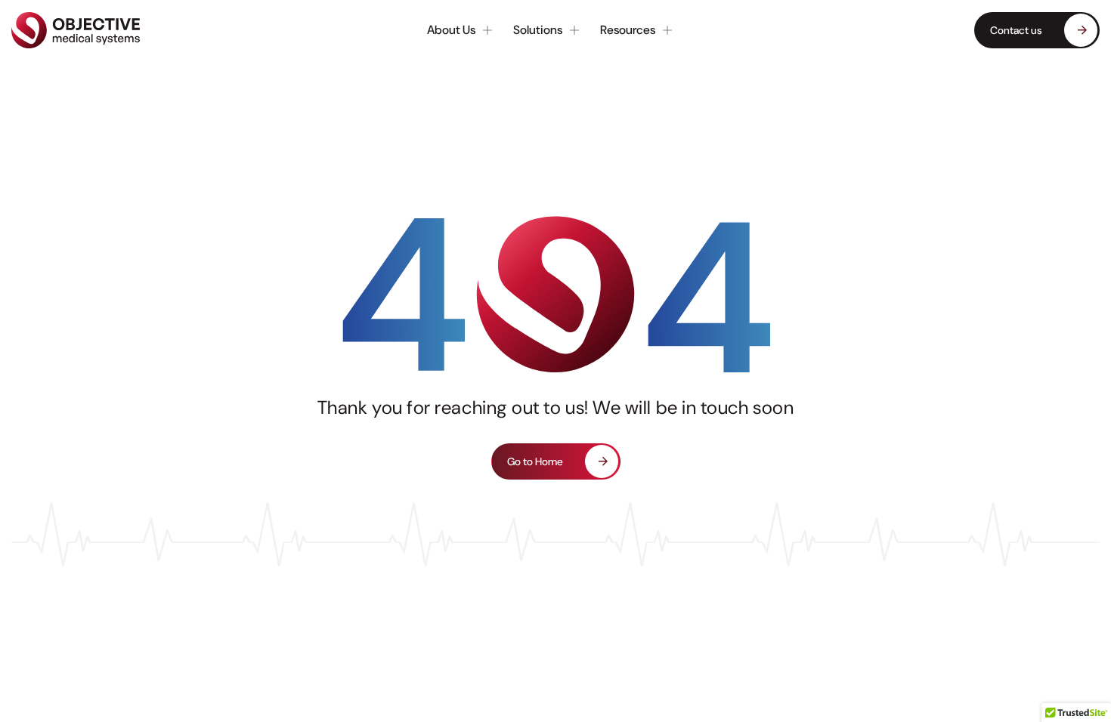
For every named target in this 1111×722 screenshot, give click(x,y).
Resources (627, 30)
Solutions (537, 30)
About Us (451, 30)
